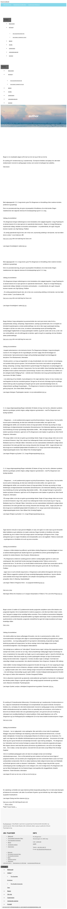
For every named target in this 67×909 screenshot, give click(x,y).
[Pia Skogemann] (13, 63)
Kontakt (11, 55)
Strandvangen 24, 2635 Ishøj (19, 4)
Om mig (10, 44)
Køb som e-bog (7, 238)
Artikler (11, 27)
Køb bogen (6, 166)
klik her (24, 246)
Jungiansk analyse (13, 52)
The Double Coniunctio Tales (19, 37)
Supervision (12, 48)
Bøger (10, 41)
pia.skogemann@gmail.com (34, 4)
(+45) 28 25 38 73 (7, 4)
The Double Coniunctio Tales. (15, 838)
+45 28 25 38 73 (41, 847)
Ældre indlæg (9, 804)
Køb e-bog (6, 625)
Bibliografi (12, 23)
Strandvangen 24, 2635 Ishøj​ (19, 863)
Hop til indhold (5, 1)
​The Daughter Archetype (18, 33)
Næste (14, 807)
